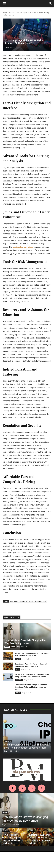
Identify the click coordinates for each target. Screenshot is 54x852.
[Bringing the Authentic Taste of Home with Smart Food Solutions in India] (8, 666)
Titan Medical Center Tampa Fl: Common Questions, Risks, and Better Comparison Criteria (31, 687)
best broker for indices (18, 601)
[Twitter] (41, 788)
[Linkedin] (32, 788)
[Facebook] (12, 788)
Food (17, 669)
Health (18, 659)
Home (5, 12)
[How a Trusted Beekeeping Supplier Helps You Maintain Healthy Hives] (8, 656)
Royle (13, 647)
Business (12, 12)
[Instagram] (22, 788)
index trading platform (37, 601)
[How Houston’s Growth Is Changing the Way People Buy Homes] (27, 636)
